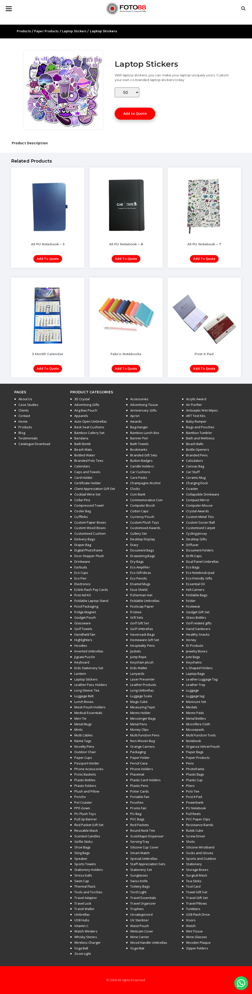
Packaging (138, 752)
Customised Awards (145, 528)
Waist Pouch (139, 926)
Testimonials (28, 438)
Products (24, 31)
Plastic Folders (85, 785)
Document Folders (200, 550)
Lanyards (137, 673)
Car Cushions (140, 472)
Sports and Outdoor (201, 858)
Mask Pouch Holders (90, 707)
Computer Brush (142, 505)
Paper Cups (83, 757)
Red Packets (139, 825)
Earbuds (80, 567)
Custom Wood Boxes (90, 528)
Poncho (80, 797)
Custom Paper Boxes (90, 522)
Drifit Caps (194, 556)
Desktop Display (142, 539)
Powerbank (195, 802)
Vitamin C (81, 926)
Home (22, 421)
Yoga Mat (137, 948)
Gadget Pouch (85, 617)
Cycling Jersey (196, 533)
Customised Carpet (200, 528)
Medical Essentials (88, 713)
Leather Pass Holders (90, 684)
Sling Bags (82, 853)
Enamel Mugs (140, 584)
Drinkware (82, 561)
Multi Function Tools (201, 735)
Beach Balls (195, 444)
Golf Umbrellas (141, 629)
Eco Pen (80, 578)
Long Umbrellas (142, 690)
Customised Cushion (90, 533)
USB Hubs (81, 920)
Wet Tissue (194, 931)
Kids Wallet (138, 668)
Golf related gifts (199, 623)
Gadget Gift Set (197, 612)
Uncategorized (141, 914)
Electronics (82, 584)
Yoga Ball (81, 948)
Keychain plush (141, 662)
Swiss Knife (139, 881)
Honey (191, 640)
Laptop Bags (195, 673)
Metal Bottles (196, 718)
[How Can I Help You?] (241, 983)
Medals (191, 707)
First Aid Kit (82, 595)
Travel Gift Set (197, 897)
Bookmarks (138, 449)
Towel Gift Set (196, 892)
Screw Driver (195, 836)
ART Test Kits (195, 416)
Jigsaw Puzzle (84, 657)
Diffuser (192, 545)
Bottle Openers (197, 449)
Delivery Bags (84, 539)
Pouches (136, 802)
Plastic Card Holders (145, 780)
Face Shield (138, 589)
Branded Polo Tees (88, 460)
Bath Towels (139, 444)
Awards (136, 421)
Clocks (135, 488)
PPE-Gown (82, 808)
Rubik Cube (194, 830)
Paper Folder (140, 757)
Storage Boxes (197, 869)
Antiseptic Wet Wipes (202, 410)
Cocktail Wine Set (87, 494)
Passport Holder (86, 763)
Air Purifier (194, 404)
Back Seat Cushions (89, 427)
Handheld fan (84, 634)
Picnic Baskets (85, 774)
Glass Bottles (196, 617)
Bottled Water (84, 455)
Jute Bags (193, 657)
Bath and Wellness (200, 438)
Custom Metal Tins (200, 516)
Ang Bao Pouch (85, 410)
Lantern (80, 673)
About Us (25, 399)
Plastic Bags (195, 774)
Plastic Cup (194, 780)
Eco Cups (81, 572)
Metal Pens (138, 724)
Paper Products (46, 31)
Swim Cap (81, 881)
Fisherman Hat (141, 595)
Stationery (194, 864)
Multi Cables (83, 735)
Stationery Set (141, 869)
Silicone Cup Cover (144, 847)
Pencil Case (139, 763)
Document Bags (142, 550)
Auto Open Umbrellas (90, 421)
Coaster (192, 488)
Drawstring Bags (142, 556)
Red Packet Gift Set (88, 825)
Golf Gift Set (139, 623)
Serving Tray (139, 841)
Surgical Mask (196, 875)
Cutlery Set (138, 533)
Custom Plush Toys (144, 522)
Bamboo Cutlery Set (89, 433)
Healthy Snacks (197, 634)
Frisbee (136, 612)
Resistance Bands (199, 825)
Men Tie (80, 718)
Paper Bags (195, 752)
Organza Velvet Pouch (203, 746)
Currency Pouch (142, 516)
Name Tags (82, 741)
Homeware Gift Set (144, 640)
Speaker (80, 858)
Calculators (194, 460)
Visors (191, 920)
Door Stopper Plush (89, 556)
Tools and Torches (88, 892)
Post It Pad (194, 797)
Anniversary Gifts (143, 410)
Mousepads (195, 729)
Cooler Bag (82, 511)
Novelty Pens (84, 746)
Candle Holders (142, 466)
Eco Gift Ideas (140, 572)
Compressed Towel (89, 505)
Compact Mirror (197, 500)
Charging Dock (197, 483)
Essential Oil (195, 584)
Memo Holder (140, 713)
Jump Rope (138, 657)
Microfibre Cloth (198, 724)
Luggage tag (195, 696)
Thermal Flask (84, 886)
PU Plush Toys (85, 814)
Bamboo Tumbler (199, 433)
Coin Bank (137, 494)
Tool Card (193, 886)
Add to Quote (135, 113)
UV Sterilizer (139, 920)
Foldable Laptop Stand (91, 600)
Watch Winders (85, 931)
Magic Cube (139, 701)
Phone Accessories (88, 769)
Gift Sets (136, 617)
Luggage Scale (141, 696)
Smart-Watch (140, 853)
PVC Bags (137, 819)
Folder (191, 600)
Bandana (81, 438)
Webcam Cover (141, 931)
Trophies (137, 909)
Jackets (135, 651)
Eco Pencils (138, 578)
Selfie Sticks (83, 841)
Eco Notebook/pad (200, 572)
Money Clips (139, 729)
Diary (134, 545)
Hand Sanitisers (198, 629)
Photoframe (195, 769)
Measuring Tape (142, 707)
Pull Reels (193, 814)
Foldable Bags (196, 595)
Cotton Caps (139, 511)
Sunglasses (139, 875)
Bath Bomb (82, 444)
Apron (135, 416)
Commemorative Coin (146, 500)
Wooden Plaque (198, 942)
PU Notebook (196, 808)
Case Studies (28, 404)
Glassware (82, 623)
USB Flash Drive (198, 914)
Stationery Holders (88, 869)
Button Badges (141, 460)
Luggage (192, 690)
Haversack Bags (142, 634)
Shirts (190, 841)
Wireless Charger (87, 942)
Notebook (193, 741)
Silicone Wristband (200, 847)
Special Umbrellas (144, 858)
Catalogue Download (34, 444)
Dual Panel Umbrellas (202, 561)
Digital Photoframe (88, 550)
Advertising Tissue (144, 404)
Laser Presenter (142, 679)
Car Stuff (193, 472)
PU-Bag (135, 814)
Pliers (190, 785)
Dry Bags (137, 561)
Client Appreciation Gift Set (94, 488)
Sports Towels (85, 864)
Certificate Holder (87, 483)
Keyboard (81, 662)
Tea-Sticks (194, 881)
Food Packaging (86, 606)
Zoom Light (82, 953)
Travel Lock (82, 903)
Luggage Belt (84, 696)
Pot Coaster (83, 802)
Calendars (82, 466)
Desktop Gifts (196, 539)
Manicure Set (196, 701)
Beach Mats (83, 449)
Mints (78, 729)
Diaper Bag (82, 545)
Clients (23, 410)
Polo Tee (192, 791)
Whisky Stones (85, 937)
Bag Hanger (139, 427)
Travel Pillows (196, 903)
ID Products (194, 645)
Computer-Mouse (199, 505)
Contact (24, 416)
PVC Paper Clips (198, 819)
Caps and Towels (87, 472)
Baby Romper (196, 421)
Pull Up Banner (85, 819)
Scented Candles (87, 836)
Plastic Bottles (84, 780)
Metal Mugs (83, 724)
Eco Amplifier (140, 567)
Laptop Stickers (74, 31)
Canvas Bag (195, 466)
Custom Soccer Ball (200, 522)
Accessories (139, 399)
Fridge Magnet (85, 612)
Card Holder (83, 477)
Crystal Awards (197, 511)
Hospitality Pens (142, 645)
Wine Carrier (139, 937)
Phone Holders (141, 769)
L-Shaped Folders (199, 668)
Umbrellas (82, 914)
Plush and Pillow (86, 791)
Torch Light (138, 892)
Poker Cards (139, 791)
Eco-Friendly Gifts (199, 578)
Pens (190, 763)
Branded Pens (197, 455)
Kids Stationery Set (88, 668)
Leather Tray (195, 684)
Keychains (194, 662)
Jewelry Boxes (196, 651)
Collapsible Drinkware (202, 494)
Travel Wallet (84, 909)
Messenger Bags (143, 718)
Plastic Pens (139, 785)
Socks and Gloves (199, 853)
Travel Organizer (143, 903)
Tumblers (193, 909)
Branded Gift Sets (143, 455)
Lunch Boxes (84, 701)
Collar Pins (82, 500)
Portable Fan (139, 797)
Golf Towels (83, 629)
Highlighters (83, 640)
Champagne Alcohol (145, 483)
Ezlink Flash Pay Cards (91, 589)
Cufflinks (81, 516)
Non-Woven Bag (142, 741)
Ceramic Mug (195, 477)
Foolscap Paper (142, 606)
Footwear (193, 606)
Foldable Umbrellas (144, 600)
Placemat (137, 774)
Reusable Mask (86, 830)
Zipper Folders (197, 948)
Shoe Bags (82, 847)
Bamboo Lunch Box (144, 433)
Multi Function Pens (144, 735)
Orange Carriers (142, 746)
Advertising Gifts (86, 404)
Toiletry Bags (140, 886)
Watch (191, 926)
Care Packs (138, 477)
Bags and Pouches (200, 427)
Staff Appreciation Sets (147, 864)
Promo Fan (138, 808)
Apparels (81, 416)
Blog (21, 433)
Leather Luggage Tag (202, 679)
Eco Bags (193, 567)
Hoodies (80, 645)
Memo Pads (195, 713)
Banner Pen (139, 438)
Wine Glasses (196, 937)
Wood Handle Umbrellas (148, 942)
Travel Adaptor (85, 897)
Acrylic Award (196, 399)
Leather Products (143, 684)
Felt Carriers (195, 589)
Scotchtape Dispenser (147, 836)
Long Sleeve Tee (86, 690)
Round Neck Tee (142, 830)
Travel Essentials (143, 897)
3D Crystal (82, 399)
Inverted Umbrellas (88, 651)
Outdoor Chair (85, 752)
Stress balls (83, 875)
